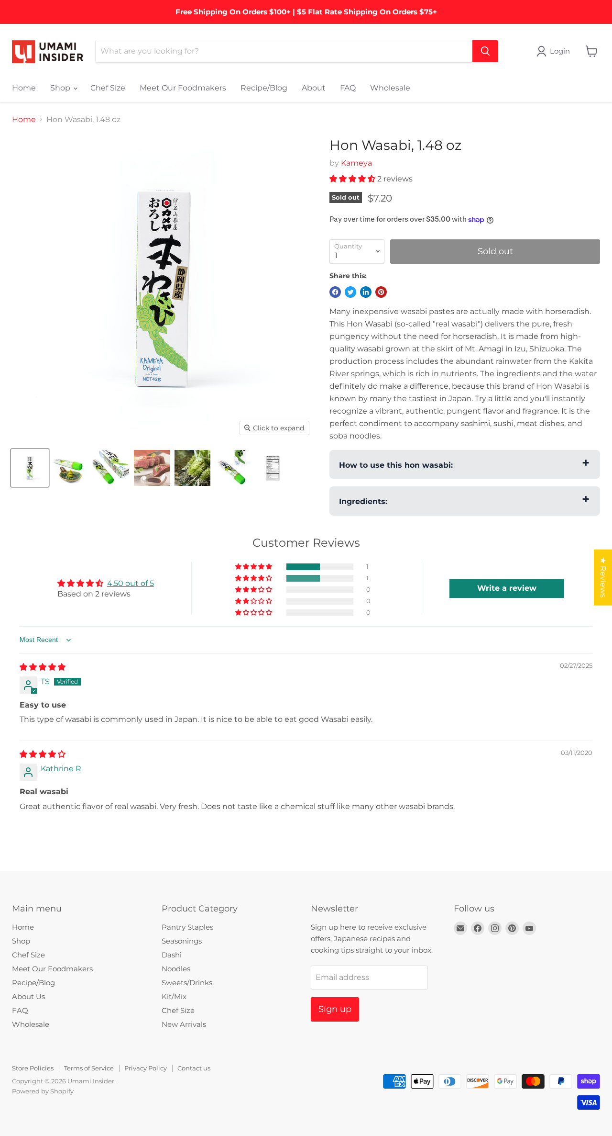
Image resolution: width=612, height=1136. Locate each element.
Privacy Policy (145, 1068)
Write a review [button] (506, 588)
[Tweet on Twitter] (350, 292)
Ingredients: (363, 501)
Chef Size (107, 87)
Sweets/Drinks (187, 982)
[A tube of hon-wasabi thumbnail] (233, 468)
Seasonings (182, 940)
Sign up (334, 1009)
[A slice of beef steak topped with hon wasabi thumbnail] (152, 468)
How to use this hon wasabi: (396, 465)
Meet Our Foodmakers (183, 87)
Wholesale (390, 87)
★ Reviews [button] (603, 577)
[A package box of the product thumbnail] (30, 468)
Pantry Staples (187, 927)
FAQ (348, 87)
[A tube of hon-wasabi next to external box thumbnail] (111, 468)
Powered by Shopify (43, 1091)
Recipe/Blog (263, 87)
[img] (43, 667)
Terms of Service (89, 1068)
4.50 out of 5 (130, 583)
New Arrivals (184, 1024)
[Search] (485, 51)
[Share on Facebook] (335, 292)
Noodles (176, 968)
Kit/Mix (174, 996)
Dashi (172, 954)
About (314, 87)
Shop (61, 87)
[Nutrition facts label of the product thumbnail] (274, 468)
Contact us (193, 1068)
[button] (353, 178)
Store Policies (33, 1068)
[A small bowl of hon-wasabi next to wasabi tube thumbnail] (70, 468)
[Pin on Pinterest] (381, 292)
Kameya (356, 163)
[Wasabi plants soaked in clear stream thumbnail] (192, 468)
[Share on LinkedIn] (366, 292)
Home (24, 87)
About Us (28, 996)
